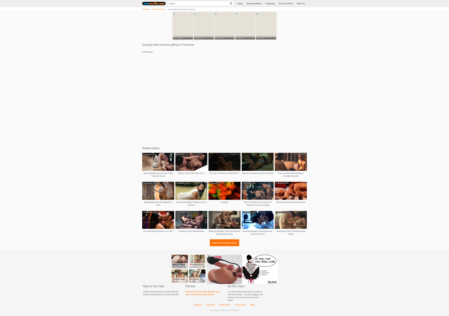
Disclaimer (211, 304)
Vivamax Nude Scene (158, 9)
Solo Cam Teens (286, 3)
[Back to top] (442, 308)
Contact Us (198, 304)
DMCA (252, 304)
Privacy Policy (224, 304)
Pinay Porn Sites (200, 291)
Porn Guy (189, 291)
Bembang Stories (254, 3)
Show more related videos (224, 242)
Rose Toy (301, 3)
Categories (270, 3)
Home (240, 3)
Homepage (145, 9)
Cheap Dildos (196, 294)
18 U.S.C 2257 (240, 304)
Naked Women (208, 294)
